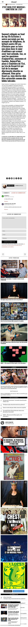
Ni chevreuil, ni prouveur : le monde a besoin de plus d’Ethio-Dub (12, 279)
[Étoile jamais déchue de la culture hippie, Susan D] (14, 494)
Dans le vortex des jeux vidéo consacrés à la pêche (12, 321)
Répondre (6, 201)
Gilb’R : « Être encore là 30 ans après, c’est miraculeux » (13, 363)
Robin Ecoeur (12, 4)
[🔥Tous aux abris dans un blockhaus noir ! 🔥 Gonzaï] (14, 575)
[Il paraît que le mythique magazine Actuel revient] (14, 466)
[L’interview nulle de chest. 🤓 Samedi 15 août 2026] (14, 521)
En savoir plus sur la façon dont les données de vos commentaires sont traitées (13, 245)
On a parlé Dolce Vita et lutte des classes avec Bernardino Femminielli (14, 343)
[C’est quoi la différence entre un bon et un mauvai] (14, 548)
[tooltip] (7, 178)
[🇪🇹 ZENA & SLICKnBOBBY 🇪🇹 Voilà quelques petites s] (14, 439)
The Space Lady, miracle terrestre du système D (12, 299)
